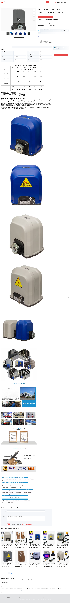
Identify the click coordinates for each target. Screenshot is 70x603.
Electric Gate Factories (5, 588)
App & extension (57, 4)
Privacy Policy (49, 599)
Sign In (39, 42)
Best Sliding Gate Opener (62, 588)
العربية (40, 597)
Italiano (30, 597)
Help (52, 4)
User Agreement (40, 599)
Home (2, 6)
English (13, 597)
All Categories (4, 4)
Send (8, 524)
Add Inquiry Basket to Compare (19, 37)
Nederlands (36, 597)
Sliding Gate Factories (30, 588)
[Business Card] (67, 50)
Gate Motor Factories (21, 588)
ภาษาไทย (50, 597)
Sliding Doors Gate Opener (5, 590)
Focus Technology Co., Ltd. (28, 599)
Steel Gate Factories (13, 588)
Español (16, 597)
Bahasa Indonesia (61, 597)
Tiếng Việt (56, 597)
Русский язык (26, 597)
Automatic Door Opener (26, 6)
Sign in (68, 2)
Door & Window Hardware (14, 6)
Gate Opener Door (37, 588)
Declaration (44, 599)
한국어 (43, 597)
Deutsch (33, 597)
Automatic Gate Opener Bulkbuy (16, 590)
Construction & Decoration (7, 6)
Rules (68, 4)
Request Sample (55, 19)
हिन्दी (47, 597)
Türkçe (53, 597)
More (2, 592)
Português (19, 597)
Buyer (47, 4)
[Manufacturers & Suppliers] (6, 2)
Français (22, 597)
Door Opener (20, 6)
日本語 (45, 597)
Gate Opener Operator (53, 588)
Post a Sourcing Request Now (27, 524)
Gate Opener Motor (45, 588)
